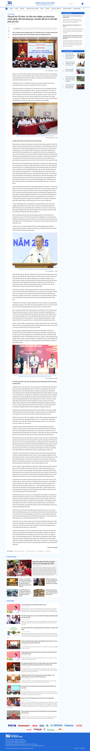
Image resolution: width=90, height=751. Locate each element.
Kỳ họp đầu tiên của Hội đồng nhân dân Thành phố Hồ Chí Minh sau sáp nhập (38, 686)
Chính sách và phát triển (32, 8)
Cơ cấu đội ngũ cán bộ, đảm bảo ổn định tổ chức (33, 604)
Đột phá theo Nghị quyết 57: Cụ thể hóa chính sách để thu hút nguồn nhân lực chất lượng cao (52, 592)
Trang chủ (76, 748)
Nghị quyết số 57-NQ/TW (19, 551)
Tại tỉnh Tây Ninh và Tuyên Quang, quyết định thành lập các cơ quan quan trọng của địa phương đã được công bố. (39, 658)
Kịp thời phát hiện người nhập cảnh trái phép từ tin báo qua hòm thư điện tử (70, 56)
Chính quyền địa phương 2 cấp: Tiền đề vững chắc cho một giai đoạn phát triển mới (39, 712)
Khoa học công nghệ (30, 551)
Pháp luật (22, 8)
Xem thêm (10, 601)
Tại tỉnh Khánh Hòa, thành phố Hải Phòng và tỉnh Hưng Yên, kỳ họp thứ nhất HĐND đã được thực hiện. (39, 647)
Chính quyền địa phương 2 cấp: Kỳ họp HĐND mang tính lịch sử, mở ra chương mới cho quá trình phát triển (39, 641)
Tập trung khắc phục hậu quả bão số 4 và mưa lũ (72, 25)
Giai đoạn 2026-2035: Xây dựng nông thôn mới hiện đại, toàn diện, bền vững (39, 628)
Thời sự (11, 8)
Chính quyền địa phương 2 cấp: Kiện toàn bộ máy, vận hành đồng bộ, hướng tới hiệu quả (39, 652)
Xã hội (16, 8)
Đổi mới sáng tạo (40, 551)
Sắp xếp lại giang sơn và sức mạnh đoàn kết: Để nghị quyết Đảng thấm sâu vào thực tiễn (39, 616)
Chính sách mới (68, 13)
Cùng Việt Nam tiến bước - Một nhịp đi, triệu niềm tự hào (69, 86)
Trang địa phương (67, 8)
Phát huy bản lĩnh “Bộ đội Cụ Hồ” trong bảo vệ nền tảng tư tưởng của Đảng (70, 79)
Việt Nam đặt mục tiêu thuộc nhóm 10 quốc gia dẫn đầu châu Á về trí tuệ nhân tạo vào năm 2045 (72, 37)
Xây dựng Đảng (10, 14)
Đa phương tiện (76, 8)
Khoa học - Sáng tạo (56, 8)
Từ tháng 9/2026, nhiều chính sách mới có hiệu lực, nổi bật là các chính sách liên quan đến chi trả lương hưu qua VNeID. (72, 21)
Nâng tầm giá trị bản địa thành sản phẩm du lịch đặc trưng (70, 63)
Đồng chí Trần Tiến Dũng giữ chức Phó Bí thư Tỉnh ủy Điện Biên (37, 698)
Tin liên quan (11, 556)
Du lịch (42, 8)
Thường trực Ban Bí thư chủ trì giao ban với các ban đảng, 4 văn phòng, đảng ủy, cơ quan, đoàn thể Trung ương (37, 675)
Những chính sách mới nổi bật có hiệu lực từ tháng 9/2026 (73, 16)
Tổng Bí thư (48, 551)
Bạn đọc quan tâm (68, 51)
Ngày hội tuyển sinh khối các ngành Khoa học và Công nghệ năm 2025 (43, 562)
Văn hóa (47, 8)
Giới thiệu (82, 748)
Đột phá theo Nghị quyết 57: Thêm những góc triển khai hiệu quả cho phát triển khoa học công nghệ (51, 581)
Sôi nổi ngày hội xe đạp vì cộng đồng (69, 70)
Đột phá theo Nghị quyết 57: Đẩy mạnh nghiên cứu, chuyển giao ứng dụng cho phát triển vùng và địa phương (25, 592)
